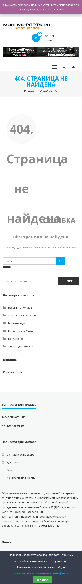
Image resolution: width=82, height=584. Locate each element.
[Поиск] (60, 261)
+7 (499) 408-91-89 (40, 9)
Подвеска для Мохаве (22, 331)
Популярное (16, 338)
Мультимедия (17, 323)
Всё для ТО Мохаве (20, 307)
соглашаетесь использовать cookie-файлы (40, 573)
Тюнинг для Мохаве (20, 346)
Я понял (42, 579)
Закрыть (59, 9)
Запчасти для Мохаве (22, 315)
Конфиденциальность (21, 478)
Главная (30, 91)
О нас (10, 470)
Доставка (13, 462)
